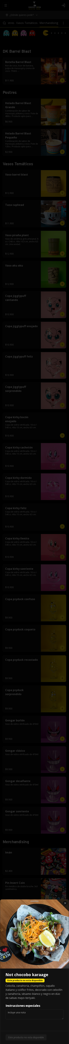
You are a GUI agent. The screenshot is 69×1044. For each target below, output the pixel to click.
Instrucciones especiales (23, 1006)
